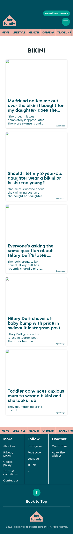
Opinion (48, 32)
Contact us (10, 480)
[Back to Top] (36, 492)
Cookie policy (8, 463)
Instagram (35, 446)
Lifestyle (19, 32)
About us (9, 446)
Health (34, 32)
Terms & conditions (10, 473)
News (5, 32)
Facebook (34, 452)
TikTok (32, 465)
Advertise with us (58, 454)
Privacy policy (8, 454)
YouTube (33, 458)
